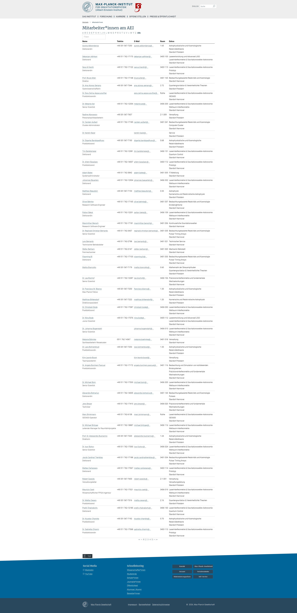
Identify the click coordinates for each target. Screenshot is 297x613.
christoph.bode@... (141, 307)
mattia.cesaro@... (141, 500)
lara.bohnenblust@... (142, 347)
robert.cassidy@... (141, 479)
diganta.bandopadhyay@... (145, 140)
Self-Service (203, 577)
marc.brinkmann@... (142, 414)
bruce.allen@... (140, 78)
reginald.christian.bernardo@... (146, 231)
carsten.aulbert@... (141, 122)
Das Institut (89, 16)
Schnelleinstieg (135, 566)
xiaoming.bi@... (140, 257)
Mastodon (89, 570)
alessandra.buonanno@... (144, 436)
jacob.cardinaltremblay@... (145, 457)
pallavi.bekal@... (141, 212)
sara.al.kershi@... (141, 67)
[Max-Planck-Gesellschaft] (86, 604)
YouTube (88, 574)
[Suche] (214, 6)
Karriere (120, 16)
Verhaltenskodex (203, 571)
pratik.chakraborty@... (143, 508)
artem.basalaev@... (142, 162)
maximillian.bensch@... (143, 223)
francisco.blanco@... (142, 289)
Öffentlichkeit (132, 585)
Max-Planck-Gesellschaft (204, 566)
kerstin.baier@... (140, 133)
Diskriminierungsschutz (182, 577)
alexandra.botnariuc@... (144, 393)
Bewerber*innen (133, 593)
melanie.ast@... (140, 104)
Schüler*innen (132, 578)
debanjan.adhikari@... (143, 56)
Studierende (132, 574)
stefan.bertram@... (141, 249)
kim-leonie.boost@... (142, 358)
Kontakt (182, 566)
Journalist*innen (134, 582)
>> (157, 539)
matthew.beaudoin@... (143, 191)
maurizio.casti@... (141, 489)
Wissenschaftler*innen (136, 570)
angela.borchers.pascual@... (145, 365)
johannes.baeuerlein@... (144, 180)
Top (89, 556)
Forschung (106, 16)
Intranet (182, 571)
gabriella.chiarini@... (142, 529)
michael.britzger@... (142, 425)
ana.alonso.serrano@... (143, 85)
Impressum (132, 604)
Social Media (90, 566)
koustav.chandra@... (142, 519)
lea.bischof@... (140, 278)
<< (139, 539)
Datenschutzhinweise (161, 604)
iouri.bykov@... (140, 447)
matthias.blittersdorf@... (144, 299)
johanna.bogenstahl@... (144, 329)
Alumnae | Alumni (134, 589)
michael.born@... (141, 382)
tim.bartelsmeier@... (142, 151)
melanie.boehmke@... (143, 339)
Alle (139, 33)
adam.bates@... (140, 173)
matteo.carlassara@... (143, 468)
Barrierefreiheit (145, 604)
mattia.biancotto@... (142, 267)
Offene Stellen (137, 16)
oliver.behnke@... (141, 202)
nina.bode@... (139, 318)
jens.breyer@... (140, 404)
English (195, 6)
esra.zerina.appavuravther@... (146, 93)
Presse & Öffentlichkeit (163, 16)
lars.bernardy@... (141, 241)
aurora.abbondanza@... (143, 46)
